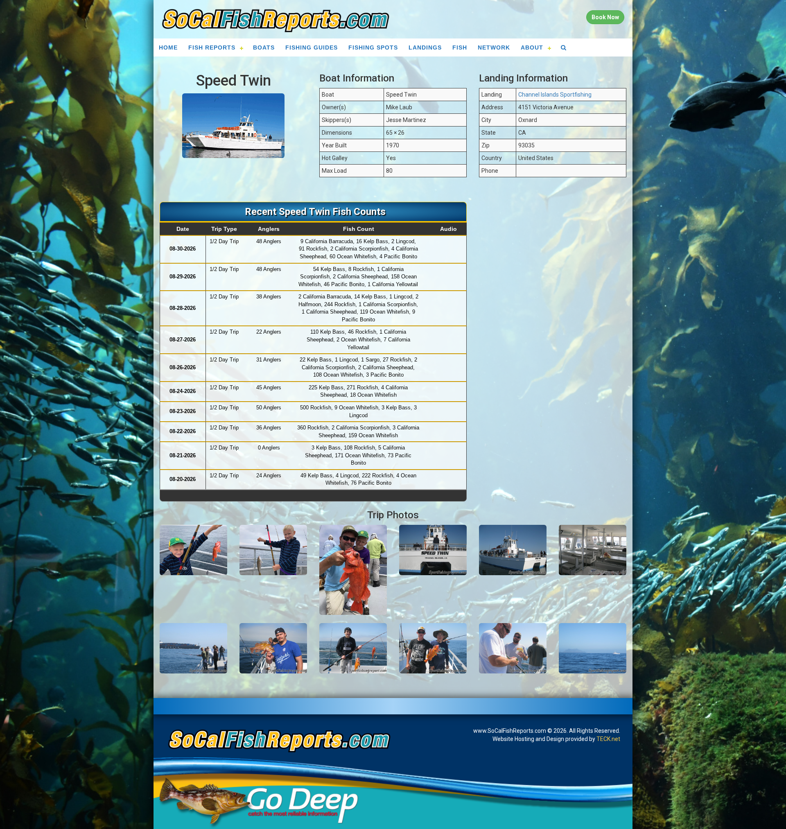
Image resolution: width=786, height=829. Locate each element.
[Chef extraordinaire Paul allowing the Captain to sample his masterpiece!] (513, 648)
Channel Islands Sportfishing (555, 94)
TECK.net (608, 739)
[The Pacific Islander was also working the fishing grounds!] (592, 648)
